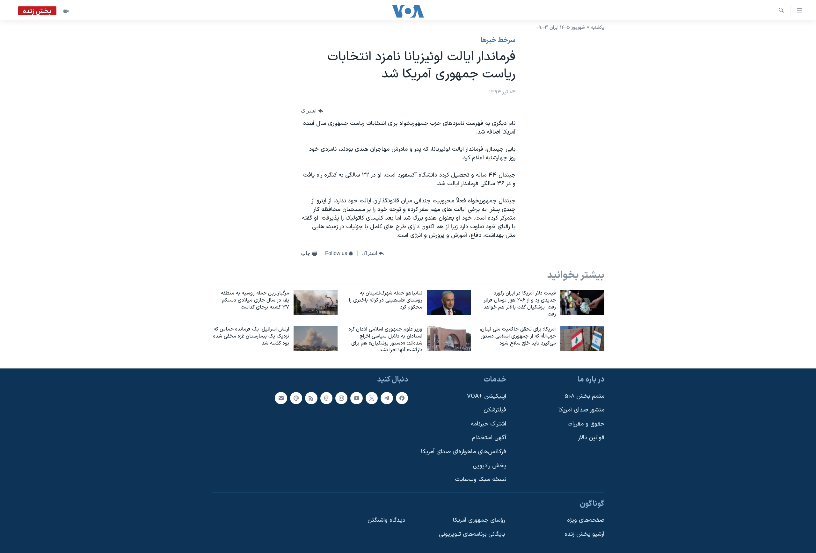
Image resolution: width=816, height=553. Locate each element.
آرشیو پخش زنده (584, 534)
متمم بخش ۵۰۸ (584, 396)
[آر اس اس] (311, 398)
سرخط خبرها (498, 40)
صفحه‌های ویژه (585, 520)
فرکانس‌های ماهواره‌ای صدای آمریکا (463, 451)
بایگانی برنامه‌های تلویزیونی (472, 534)
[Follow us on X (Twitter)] (372, 398)
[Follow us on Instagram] (341, 398)
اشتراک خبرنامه (488, 424)
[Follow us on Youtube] (356, 398)
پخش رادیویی (489, 466)
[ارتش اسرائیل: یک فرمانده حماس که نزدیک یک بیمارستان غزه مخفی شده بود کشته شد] (316, 338)
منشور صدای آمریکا (581, 410)
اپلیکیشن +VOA (486, 396)
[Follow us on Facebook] (402, 398)
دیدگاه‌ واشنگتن (386, 520)
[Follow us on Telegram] (387, 398)
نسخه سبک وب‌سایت (480, 479)
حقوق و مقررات (585, 424)
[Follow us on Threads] (326, 398)
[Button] (312, 111)
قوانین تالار (591, 438)
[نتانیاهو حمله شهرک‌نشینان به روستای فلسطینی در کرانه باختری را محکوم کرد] (449, 302)
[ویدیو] (66, 11)
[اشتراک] (281, 398)
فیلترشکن (495, 410)
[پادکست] (296, 398)
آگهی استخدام (489, 438)
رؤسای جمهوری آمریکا (479, 520)
